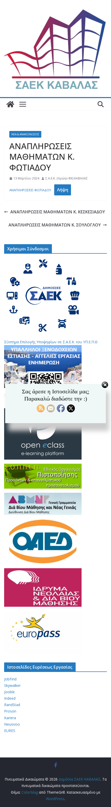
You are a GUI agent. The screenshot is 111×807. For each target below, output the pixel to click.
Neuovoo (12, 724)
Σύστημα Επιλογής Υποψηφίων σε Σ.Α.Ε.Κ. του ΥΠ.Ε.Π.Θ (51, 341)
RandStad (12, 704)
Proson (10, 711)
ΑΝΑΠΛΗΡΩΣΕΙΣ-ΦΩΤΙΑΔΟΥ (30, 190)
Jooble (9, 691)
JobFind (10, 679)
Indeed (9, 698)
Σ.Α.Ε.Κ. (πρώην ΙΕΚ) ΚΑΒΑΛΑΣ (66, 178)
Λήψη (62, 190)
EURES (9, 730)
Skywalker (12, 685)
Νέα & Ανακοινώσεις (25, 134)
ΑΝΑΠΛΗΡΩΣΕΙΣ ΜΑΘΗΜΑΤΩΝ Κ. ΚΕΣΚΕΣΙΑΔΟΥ (57, 212)
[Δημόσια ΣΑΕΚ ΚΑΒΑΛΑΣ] (10, 104)
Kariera (10, 717)
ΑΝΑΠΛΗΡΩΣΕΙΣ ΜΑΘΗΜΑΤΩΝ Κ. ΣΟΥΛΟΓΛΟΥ (55, 225)
